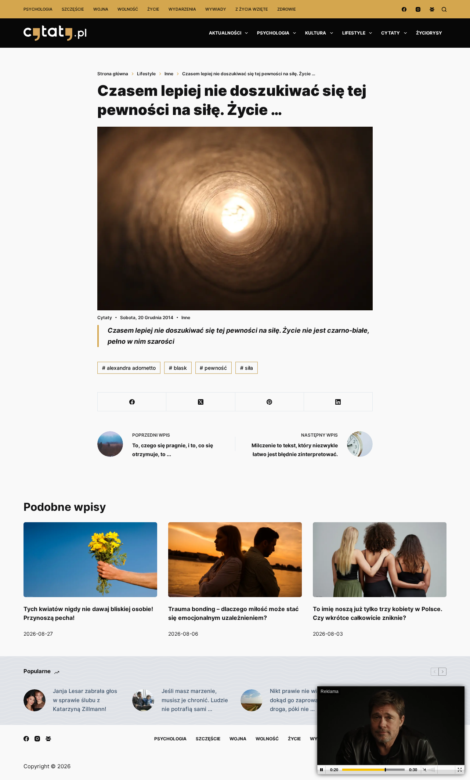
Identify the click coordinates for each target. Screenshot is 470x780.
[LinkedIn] (338, 402)
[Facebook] (404, 9)
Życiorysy (429, 33)
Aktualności (225, 33)
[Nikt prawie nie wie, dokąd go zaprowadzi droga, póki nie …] (252, 700)
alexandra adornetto (129, 368)
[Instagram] (418, 9)
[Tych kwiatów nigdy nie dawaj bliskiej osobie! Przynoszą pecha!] (90, 559)
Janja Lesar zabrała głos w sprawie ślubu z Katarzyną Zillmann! (85, 700)
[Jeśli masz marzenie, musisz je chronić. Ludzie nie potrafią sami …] (143, 700)
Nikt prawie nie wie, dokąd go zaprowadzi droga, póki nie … (298, 700)
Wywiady (215, 9)
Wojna (100, 9)
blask (178, 368)
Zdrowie (286, 9)
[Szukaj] (444, 9)
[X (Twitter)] (200, 402)
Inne (185, 317)
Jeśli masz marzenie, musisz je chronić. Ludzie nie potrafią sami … (195, 700)
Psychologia (38, 9)
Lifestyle (353, 33)
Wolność (128, 9)
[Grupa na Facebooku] (432, 9)
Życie (153, 9)
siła (246, 368)
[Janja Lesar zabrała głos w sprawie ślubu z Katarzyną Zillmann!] (35, 700)
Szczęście (73, 9)
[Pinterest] (269, 402)
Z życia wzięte (251, 9)
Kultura (315, 33)
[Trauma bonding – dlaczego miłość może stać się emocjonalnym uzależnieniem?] (235, 559)
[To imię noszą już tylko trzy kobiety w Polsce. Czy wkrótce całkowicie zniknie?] (379, 559)
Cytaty (390, 33)
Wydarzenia (182, 9)
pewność (213, 368)
